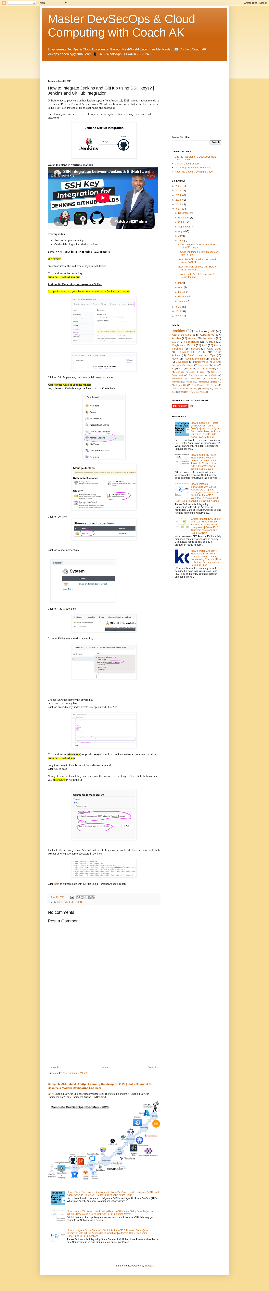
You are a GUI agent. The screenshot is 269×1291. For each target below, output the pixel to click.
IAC (213, 331)
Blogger (149, 1265)
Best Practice (198, 385)
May (180, 282)
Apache (209, 368)
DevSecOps (182, 362)
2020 (178, 307)
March (182, 292)
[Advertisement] (94, 67)
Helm (215, 365)
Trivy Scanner (196, 375)
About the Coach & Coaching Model (194, 171)
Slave (214, 372)
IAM (181, 392)
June (181, 240)
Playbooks (178, 345)
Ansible (176, 338)
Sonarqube (192, 341)
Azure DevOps (181, 334)
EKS (204, 352)
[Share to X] (86, 897)
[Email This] (78, 897)
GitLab (214, 385)
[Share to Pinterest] (93, 897)
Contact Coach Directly (187, 163)
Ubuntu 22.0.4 (186, 352)
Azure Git (181, 385)
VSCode (213, 375)
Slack (190, 368)
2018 (178, 316)
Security (206, 388)
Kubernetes (207, 334)
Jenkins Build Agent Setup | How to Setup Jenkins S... (196, 275)
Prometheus (203, 382)
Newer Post (55, 1067)
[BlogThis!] (82, 897)
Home (104, 1067)
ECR (219, 368)
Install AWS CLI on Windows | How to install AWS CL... (197, 261)
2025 (178, 190)
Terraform (209, 338)
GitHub (64, 902)
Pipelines (203, 365)
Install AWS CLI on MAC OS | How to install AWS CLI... (197, 268)
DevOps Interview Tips (201, 355)
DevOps (195, 348)
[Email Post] (71, 897)
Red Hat (217, 382)
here (56, 883)
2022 (178, 204)
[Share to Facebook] (90, 897)
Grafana (212, 378)
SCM (181, 368)
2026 (178, 186)
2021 (178, 209)
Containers (195, 378)
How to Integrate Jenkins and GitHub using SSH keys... (197, 246)
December (184, 213)
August (182, 231)
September (184, 226)
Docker (198, 331)
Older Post (153, 1067)
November (184, 217)
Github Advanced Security (184, 388)
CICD (175, 341)
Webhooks (177, 378)
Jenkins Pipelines (185, 372)
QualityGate (199, 392)
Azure (192, 338)
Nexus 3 (190, 382)
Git (58, 902)
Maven (175, 358)
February (183, 296)
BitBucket (216, 358)
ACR (199, 368)
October (182, 222)
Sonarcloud (177, 375)
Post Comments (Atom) (74, 1073)
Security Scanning (195, 358)
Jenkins (72, 902)
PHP (188, 392)
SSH (79, 902)
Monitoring (177, 382)
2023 (178, 199)
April (181, 287)
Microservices (200, 362)
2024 (178, 195)
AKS (204, 345)
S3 (173, 368)
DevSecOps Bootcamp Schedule (192, 167)
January (182, 301)
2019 (178, 311)
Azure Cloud (214, 348)
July (180, 236)
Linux (202, 372)
